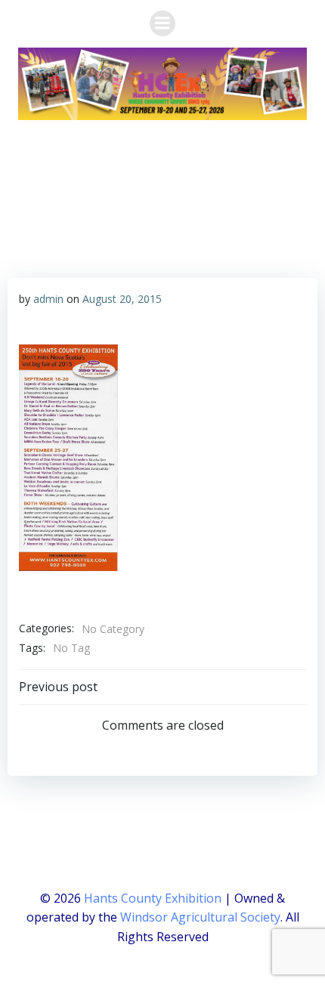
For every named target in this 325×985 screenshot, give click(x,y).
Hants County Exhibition (152, 898)
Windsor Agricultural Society (200, 917)
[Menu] (162, 23)
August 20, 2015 (122, 299)
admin (48, 299)
